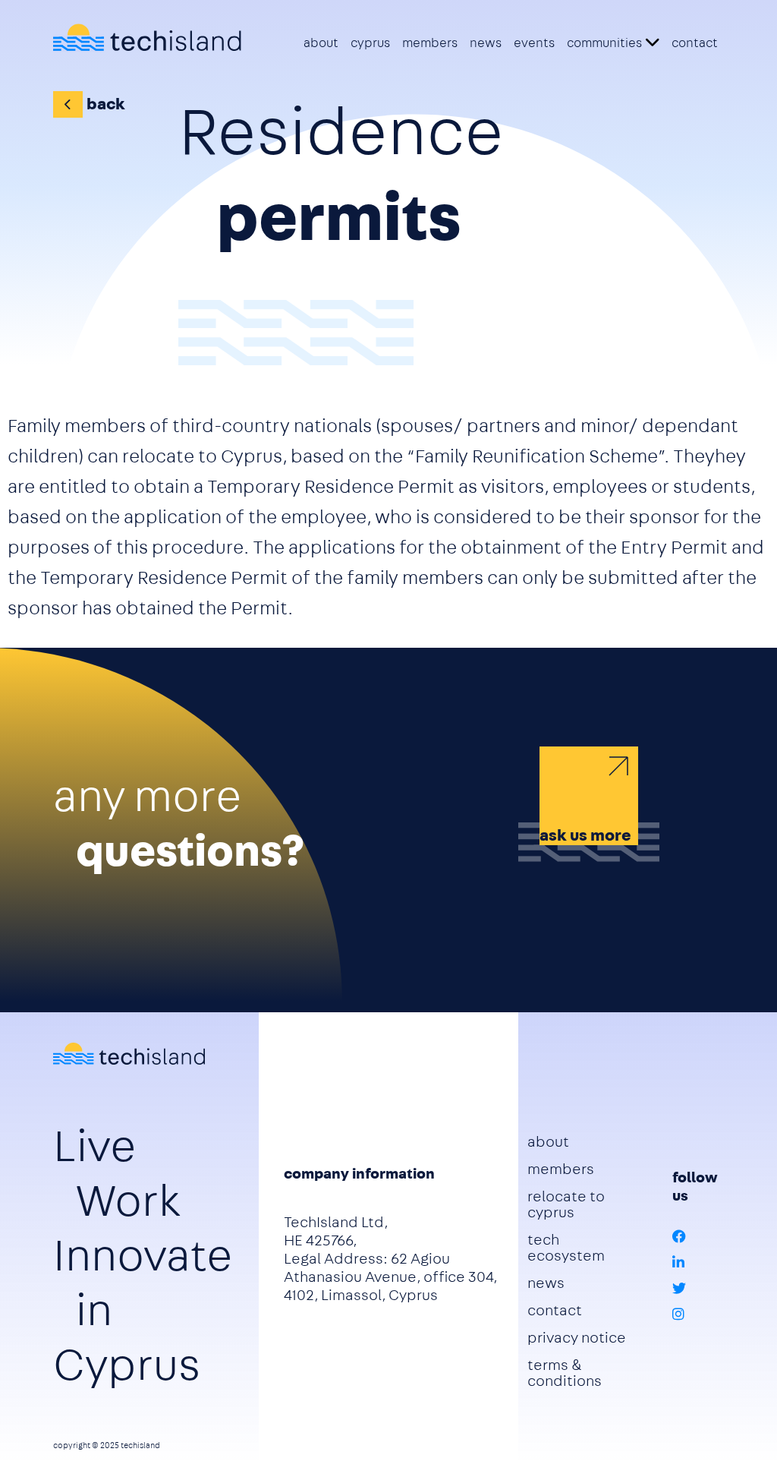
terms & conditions (564, 1373)
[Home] (147, 38)
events (534, 42)
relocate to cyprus (566, 1204)
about (321, 42)
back (106, 103)
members (430, 42)
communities (604, 42)
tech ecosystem (566, 1248)
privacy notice (576, 1338)
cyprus (370, 42)
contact (695, 42)
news (486, 42)
